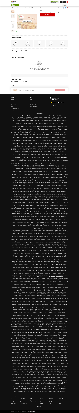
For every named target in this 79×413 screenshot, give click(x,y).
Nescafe (50, 396)
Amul (40, 396)
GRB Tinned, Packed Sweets (19, 86)
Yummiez (41, 400)
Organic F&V (13, 400)
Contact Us (32, 101)
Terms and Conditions (15, 108)
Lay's (60, 403)
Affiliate (12, 106)
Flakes (31, 398)
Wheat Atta (22, 396)
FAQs (31, 99)
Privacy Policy (13, 104)
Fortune (60, 401)
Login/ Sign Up (62, 2)
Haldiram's (41, 403)
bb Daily (12, 110)
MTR (59, 396)
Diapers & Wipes (23, 403)
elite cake (51, 398)
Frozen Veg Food (14, 403)
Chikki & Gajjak (14, 83)
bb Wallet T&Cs (33, 104)
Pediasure (61, 398)
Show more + (39, 406)
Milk (11, 398)
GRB (41, 10)
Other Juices (22, 401)
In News (12, 101)
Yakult (60, 400)
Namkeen (22, 400)
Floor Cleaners (13, 401)
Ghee (31, 396)
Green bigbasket (14, 102)
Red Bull (41, 398)
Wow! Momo (51, 401)
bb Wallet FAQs (33, 102)
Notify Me (47, 14)
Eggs (31, 400)
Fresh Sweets (20, 83)
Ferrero (50, 403)
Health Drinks (22, 398)
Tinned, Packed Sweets (28, 83)
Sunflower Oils (13, 396)
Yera (50, 400)
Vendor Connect (33, 106)
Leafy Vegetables (33, 401)
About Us (12, 99)
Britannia (41, 401)
